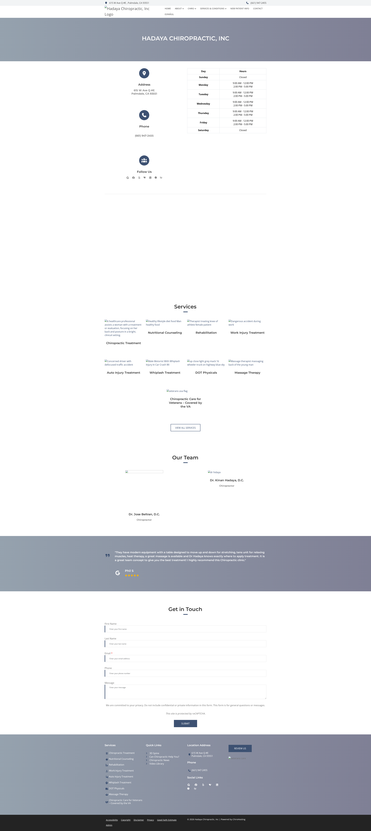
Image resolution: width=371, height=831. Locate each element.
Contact (258, 8)
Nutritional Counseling (121, 758)
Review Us (240, 748)
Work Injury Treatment (121, 770)
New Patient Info (239, 8)
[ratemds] (156, 177)
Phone (108, 668)
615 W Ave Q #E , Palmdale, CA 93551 (129, 2)
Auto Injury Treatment (121, 776)
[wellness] (161, 177)
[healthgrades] (145, 177)
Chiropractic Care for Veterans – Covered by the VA (125, 802)
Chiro (191, 8)
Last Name (110, 638)
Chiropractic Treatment (122, 753)
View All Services (185, 427)
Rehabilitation (116, 764)
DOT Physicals (116, 788)
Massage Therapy (118, 794)
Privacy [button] (150, 820)
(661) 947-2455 (258, 2)
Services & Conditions (212, 8)
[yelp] (139, 177)
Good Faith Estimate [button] (167, 820)
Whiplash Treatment (120, 782)
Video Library (156, 763)
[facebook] (133, 177)
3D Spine (154, 753)
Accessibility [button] (112, 820)
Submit (185, 723)
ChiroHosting (239, 819)
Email (108, 653)
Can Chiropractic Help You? (164, 756)
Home (168, 8)
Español (169, 14)
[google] (127, 177)
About (178, 8)
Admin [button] (109, 825)
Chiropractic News (159, 760)
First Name (111, 623)
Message (109, 682)
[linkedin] (150, 177)
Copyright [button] (125, 820)
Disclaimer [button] (139, 820)
